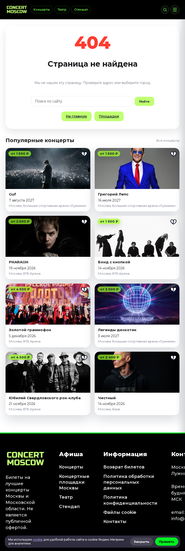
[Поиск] (165, 10)
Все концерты (167, 140)
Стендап (81, 9)
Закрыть (141, 542)
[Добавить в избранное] (84, 154)
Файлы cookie (119, 512)
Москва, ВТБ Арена (24, 273)
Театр (62, 9)
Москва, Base (109, 409)
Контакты (114, 521)
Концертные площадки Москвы (74, 482)
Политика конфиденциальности (130, 500)
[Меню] (174, 9)
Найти (144, 101)
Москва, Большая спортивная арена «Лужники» (47, 206)
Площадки (109, 116)
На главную (76, 116)
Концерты (41, 9)
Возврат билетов (124, 467)
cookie (38, 539)
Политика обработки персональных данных (128, 482)
